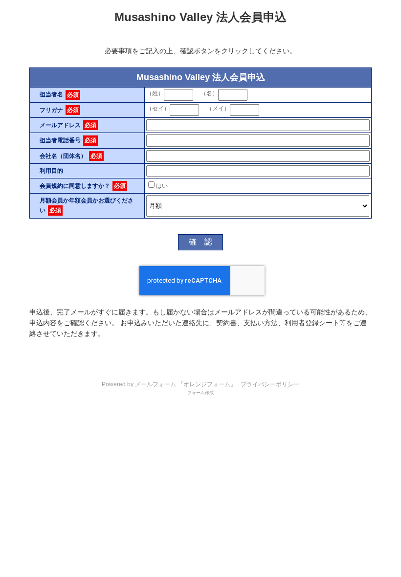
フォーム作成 (200, 392)
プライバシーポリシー (270, 384)
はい (162, 185)
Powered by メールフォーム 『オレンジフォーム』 (169, 384)
